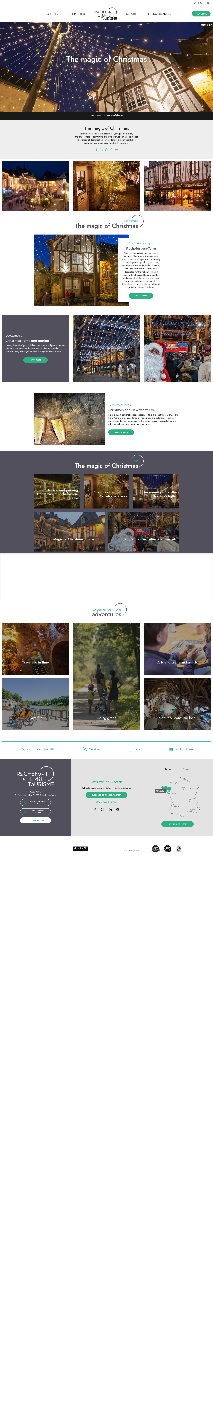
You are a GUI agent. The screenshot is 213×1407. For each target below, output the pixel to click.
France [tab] (168, 769)
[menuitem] (51, 13)
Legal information (77, 840)
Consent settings (137, 840)
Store (137, 749)
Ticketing (201, 13)
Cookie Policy (109, 840)
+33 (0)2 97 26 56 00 (37, 802)
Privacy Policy (93, 840)
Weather (94, 749)
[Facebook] (95, 809)
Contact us (38, 820)
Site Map (122, 840)
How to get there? (177, 824)
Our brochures (183, 749)
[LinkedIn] (110, 809)
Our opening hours (37, 811)
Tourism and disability (40, 749)
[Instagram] (102, 809)
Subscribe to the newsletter (106, 795)
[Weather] (195, 2)
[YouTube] (118, 809)
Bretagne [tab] (187, 769)
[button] (201, 3)
